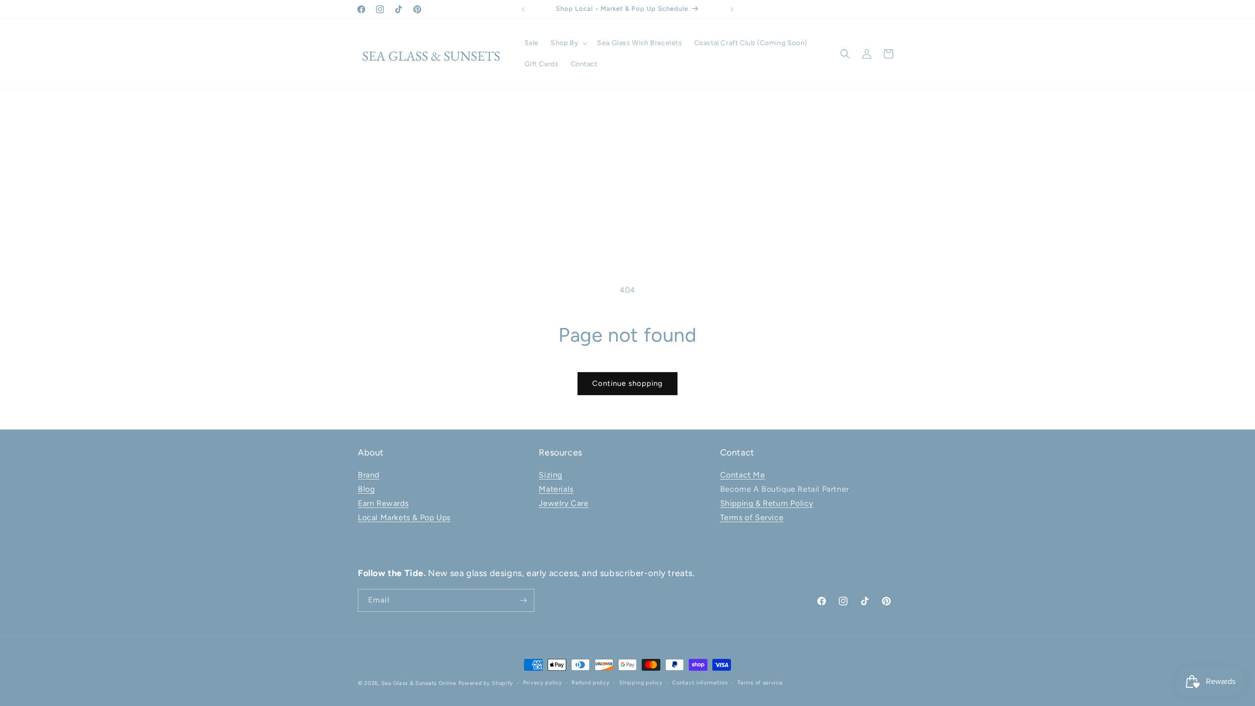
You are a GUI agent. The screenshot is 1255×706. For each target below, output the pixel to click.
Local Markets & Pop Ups (404, 517)
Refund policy (590, 683)
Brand (368, 474)
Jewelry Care (563, 503)
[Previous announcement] (523, 9)
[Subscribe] (523, 600)
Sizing (550, 474)
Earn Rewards (383, 503)
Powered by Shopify (486, 683)
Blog (366, 489)
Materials (556, 489)
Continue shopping (627, 383)
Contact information (700, 683)
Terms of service (759, 683)
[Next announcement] (732, 9)
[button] (568, 43)
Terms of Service (752, 517)
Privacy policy (542, 683)
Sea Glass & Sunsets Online (418, 683)
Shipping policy (641, 683)
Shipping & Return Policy (766, 503)
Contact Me (742, 474)
